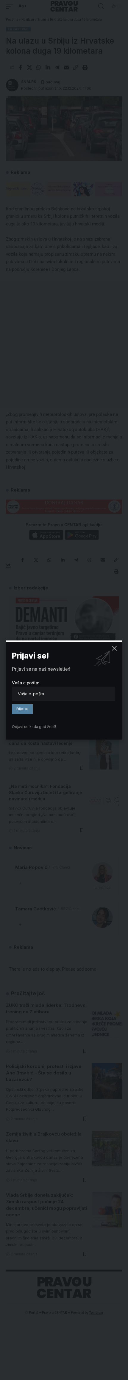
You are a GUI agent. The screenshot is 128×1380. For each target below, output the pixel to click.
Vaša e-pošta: (25, 683)
